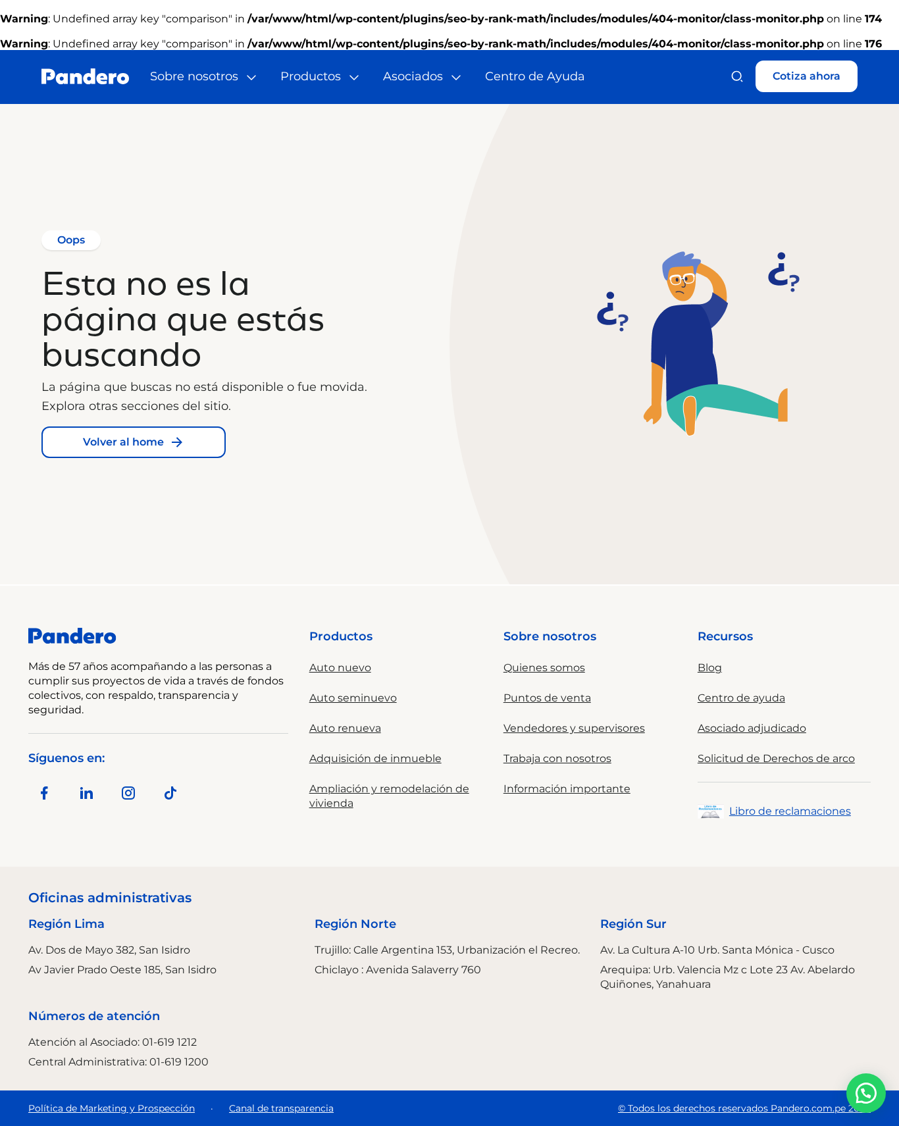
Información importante (566, 788)
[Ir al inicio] (85, 76)
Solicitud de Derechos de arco (776, 758)
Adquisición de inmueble (375, 758)
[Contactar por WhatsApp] (866, 1093)
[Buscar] (737, 76)
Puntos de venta (547, 698)
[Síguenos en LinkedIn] (86, 793)
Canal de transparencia (281, 1108)
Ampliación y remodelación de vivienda (389, 795)
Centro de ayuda (741, 698)
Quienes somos (544, 667)
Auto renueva (345, 728)
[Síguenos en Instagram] (128, 793)
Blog (710, 667)
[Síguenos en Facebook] (44, 793)
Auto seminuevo (353, 698)
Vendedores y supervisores (574, 728)
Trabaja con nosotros (557, 758)
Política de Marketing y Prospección (111, 1108)
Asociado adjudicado (752, 728)
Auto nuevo (340, 667)
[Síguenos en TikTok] (170, 793)
